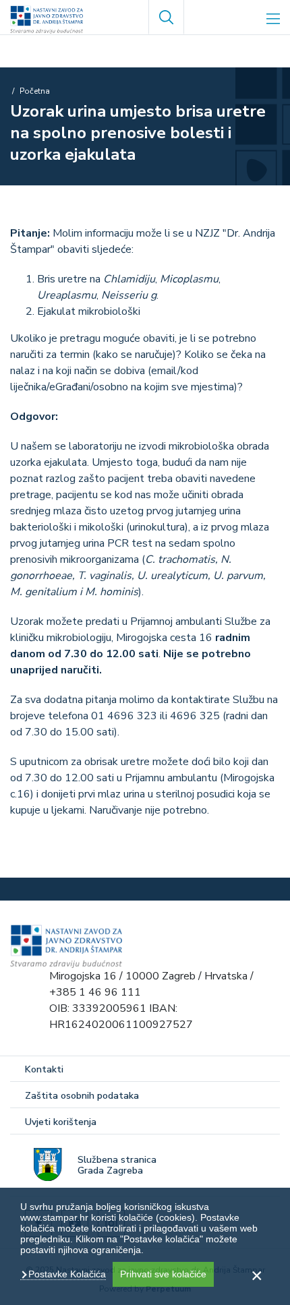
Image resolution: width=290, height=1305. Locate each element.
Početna (35, 91)
